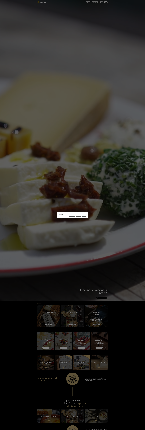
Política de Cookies (61, 214)
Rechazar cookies (78, 216)
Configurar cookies (72, 216)
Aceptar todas (84, 216)
